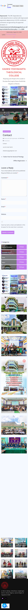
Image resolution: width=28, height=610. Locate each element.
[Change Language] (4, 605)
